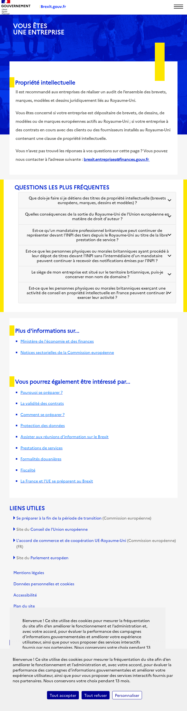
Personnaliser (127, 695)
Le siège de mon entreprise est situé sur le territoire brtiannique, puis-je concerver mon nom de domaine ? (97, 274)
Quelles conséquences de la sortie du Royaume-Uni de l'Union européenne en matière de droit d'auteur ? (97, 216)
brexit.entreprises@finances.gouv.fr (117, 159)
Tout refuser (95, 695)
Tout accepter (63, 695)
